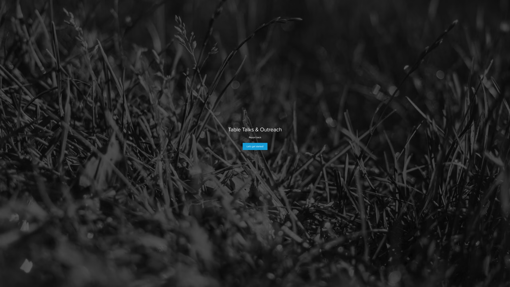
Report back (255, 137)
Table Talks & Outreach (255, 129)
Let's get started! (255, 146)
